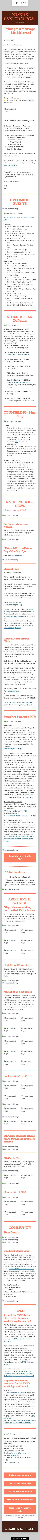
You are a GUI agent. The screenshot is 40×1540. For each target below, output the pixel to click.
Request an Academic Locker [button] (20, 1509)
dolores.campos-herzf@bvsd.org (15, 616)
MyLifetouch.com (17, 555)
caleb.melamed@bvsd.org (12, 628)
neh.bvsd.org (15, 1455)
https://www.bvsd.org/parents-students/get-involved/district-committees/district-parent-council (19, 838)
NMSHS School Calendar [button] (20, 1491)
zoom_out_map (17, 110)
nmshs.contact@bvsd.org (17, 1453)
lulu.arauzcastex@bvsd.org (13, 605)
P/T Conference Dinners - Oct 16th (15, 811)
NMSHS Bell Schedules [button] (20, 1483)
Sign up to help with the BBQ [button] (20, 858)
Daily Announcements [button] (20, 1475)
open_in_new (30, 1435)
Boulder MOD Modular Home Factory (21, 1269)
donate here (29, 797)
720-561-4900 (14, 1462)
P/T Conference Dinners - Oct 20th (15, 816)
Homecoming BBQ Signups (13, 749)
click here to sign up (10, 165)
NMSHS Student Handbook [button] (20, 1499)
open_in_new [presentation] (33, 561)
